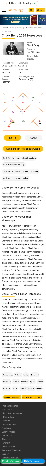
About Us (6, 439)
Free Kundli (7, 409)
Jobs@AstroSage (10, 457)
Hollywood (35, 375)
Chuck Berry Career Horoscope (14, 165)
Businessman (8, 375)
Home (4, 28)
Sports (32, 382)
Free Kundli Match (10, 406)
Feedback (6, 428)
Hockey (39, 388)
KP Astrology (8, 417)
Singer (15, 388)
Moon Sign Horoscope (12, 413)
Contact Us (7, 435)
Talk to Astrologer (12, 461)
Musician (16, 382)
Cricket (25, 375)
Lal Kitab (6, 420)
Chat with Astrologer (21, 3)
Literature (24, 382)
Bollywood (7, 382)
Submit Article (8, 432)
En (41, 10)
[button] (3, 20)
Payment (6, 443)
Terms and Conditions (11, 450)
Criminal (40, 382)
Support (5, 454)
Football (31, 388)
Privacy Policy (8, 446)
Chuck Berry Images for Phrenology (15, 178)
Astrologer (6, 388)
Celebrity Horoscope (17, 28)
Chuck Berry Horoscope (11, 158)
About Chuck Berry (29, 158)
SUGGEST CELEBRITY (12, 397)
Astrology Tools (9, 424)
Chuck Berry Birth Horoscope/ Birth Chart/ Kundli (20, 171)
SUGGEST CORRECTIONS (32, 397)
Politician (18, 375)
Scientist (22, 388)
